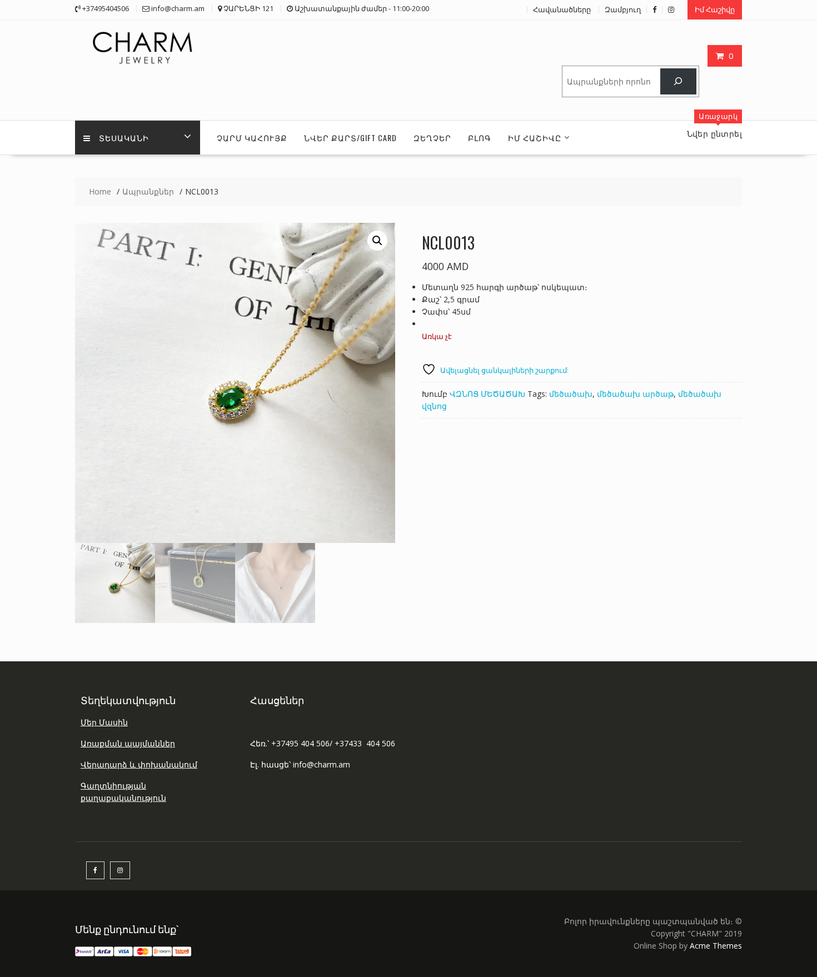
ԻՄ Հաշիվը (534, 137)
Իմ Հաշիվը (715, 9)
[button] (377, 241)
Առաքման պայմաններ (128, 743)
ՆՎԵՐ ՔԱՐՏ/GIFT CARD (350, 137)
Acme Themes (716, 945)
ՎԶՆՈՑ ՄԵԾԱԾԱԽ (487, 393)
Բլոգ (479, 137)
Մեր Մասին (104, 722)
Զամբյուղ (623, 9)
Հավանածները (562, 9)
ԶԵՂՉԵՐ (432, 137)
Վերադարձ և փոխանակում (139, 764)
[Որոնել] (678, 81)
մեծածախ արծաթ (635, 393)
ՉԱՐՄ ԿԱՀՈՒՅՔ (252, 137)
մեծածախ (570, 393)
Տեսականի (124, 137)
